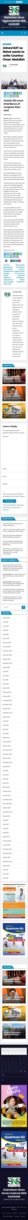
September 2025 (7, 663)
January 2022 (6, 845)
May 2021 (5, 878)
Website (5, 484)
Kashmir (9, 44)
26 (10, 1071)
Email (5, 476)
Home (3, 1213)
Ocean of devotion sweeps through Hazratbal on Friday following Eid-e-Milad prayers (13, 543)
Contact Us (15, 1213)
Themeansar (14, 1209)
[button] (21, 33)
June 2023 (6, 774)
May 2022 (5, 828)
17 (3, 1067)
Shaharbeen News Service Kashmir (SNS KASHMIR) (14, 20)
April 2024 (6, 733)
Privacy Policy (22, 1213)
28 (17, 1071)
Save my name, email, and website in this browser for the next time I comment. (14, 495)
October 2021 (6, 857)
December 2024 (7, 700)
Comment (6, 436)
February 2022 (7, 841)
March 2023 (6, 787)
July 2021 (5, 869)
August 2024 (6, 717)
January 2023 (6, 795)
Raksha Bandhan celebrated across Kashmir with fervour (13, 379)
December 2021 (7, 849)
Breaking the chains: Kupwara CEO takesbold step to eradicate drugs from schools (13, 583)
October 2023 (6, 758)
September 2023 (7, 762)
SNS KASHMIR (7, 574)
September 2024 (7, 712)
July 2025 (5, 671)
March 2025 (6, 688)
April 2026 (6, 634)
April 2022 (6, 832)
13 (13, 1064)
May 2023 (5, 779)
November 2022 (7, 803)
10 (3, 1064)
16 (24, 1064)
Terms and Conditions (8, 1216)
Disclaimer (17, 1216)
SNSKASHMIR (14, 64)
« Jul (2, 1079)
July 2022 (5, 820)
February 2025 (7, 692)
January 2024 (6, 746)
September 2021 (7, 861)
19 (10, 1067)
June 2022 (6, 824)
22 (21, 1067)
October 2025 (6, 659)
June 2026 (6, 626)
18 (6, 1067)
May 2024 (5, 729)
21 (17, 1067)
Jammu (4, 44)
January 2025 (6, 696)
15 (21, 1064)
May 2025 (5, 679)
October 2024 (6, 708)
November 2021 (7, 853)
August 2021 (6, 865)
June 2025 (6, 675)
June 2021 (6, 874)
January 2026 (6, 646)
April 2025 (6, 684)
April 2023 (6, 783)
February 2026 (7, 642)
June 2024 (6, 725)
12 (10, 1064)
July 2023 (5, 770)
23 (24, 1067)
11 (6, 1064)
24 (3, 1071)
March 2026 (6, 638)
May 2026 (5, 630)
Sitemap (23, 1216)
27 (13, 1071)
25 (6, 1071)
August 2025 (6, 667)
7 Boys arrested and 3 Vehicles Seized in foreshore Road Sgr (14, 576)
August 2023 (6, 766)
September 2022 (7, 812)
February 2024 (7, 741)
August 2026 (6, 617)
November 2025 (7, 655)
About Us (9, 1213)
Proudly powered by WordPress (9, 1207)
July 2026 (5, 622)
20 (13, 1067)
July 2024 (5, 721)
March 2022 (6, 836)
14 (17, 1064)
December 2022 (7, 799)
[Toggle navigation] (25, 33)
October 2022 (6, 808)
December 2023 (7, 750)
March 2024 (6, 737)
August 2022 (6, 816)
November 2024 (7, 704)
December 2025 (7, 651)
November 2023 (7, 754)
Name (5, 468)
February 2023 (7, 791)
